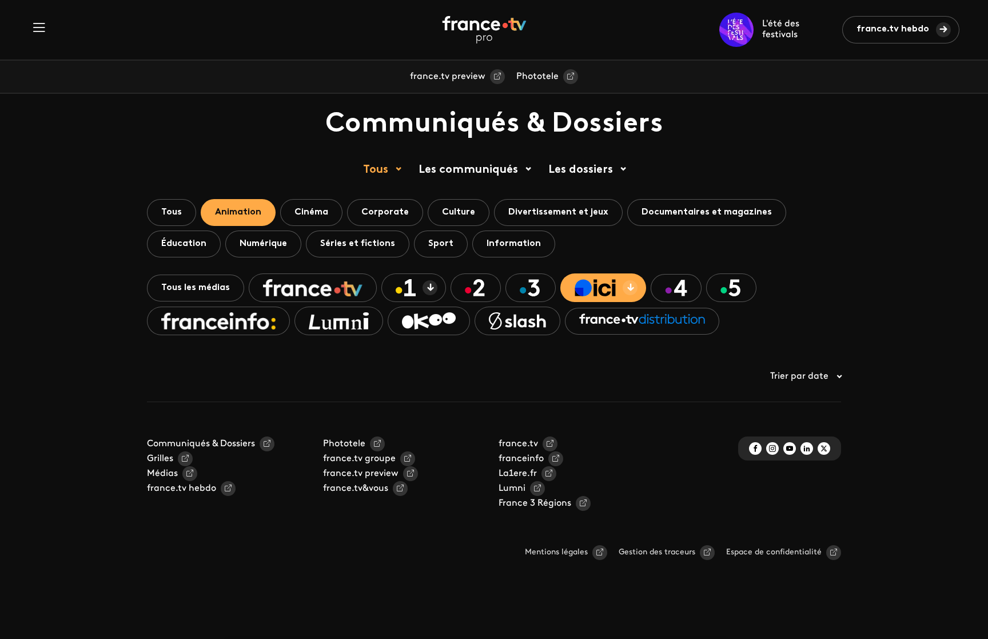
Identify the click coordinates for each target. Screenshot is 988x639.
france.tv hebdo (892, 29)
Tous (375, 170)
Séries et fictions (357, 243)
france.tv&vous (355, 488)
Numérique (263, 243)
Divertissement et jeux (558, 212)
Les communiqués (468, 170)
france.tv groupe (359, 458)
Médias (162, 473)
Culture (458, 212)
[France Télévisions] (484, 29)
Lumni (512, 488)
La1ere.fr (518, 473)
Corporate (385, 212)
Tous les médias (195, 287)
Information (514, 243)
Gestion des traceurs (657, 552)
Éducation (183, 243)
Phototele (537, 76)
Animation (238, 212)
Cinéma (311, 212)
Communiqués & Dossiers (201, 444)
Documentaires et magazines (707, 212)
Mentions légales (556, 552)
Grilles (160, 458)
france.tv (518, 444)
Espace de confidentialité (774, 552)
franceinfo (521, 458)
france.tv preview (447, 76)
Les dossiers (580, 170)
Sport (440, 243)
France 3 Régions (535, 503)
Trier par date (799, 376)
